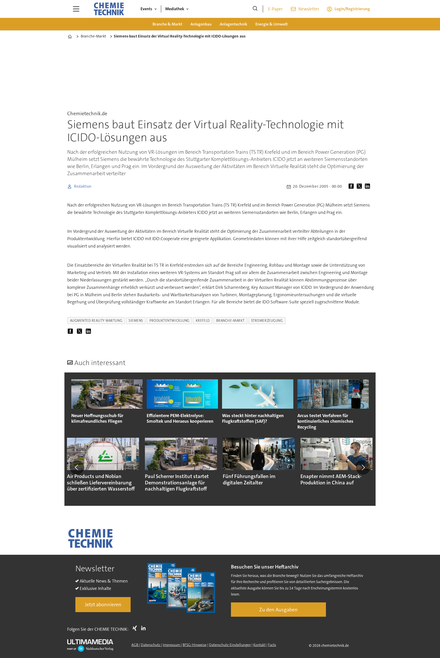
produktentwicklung (169, 320)
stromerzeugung (267, 320)
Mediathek (174, 8)
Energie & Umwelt (271, 24)
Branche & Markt (167, 24)
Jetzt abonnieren (103, 604)
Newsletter (308, 9)
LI (144, 628)
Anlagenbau (201, 24)
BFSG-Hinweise (195, 644)
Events (146, 8)
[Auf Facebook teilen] (352, 186)
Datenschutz (151, 644)
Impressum (172, 644)
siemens (136, 320)
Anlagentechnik (233, 24)
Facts (272, 644)
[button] (77, 467)
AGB (135, 644)
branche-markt (230, 320)
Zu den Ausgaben (278, 609)
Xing (136, 628)
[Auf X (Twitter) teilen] (360, 186)
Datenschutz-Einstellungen (230, 644)
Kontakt (259, 644)
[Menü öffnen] (76, 9)
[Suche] (255, 9)
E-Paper (275, 9)
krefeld (203, 320)
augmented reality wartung (96, 320)
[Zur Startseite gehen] (108, 9)
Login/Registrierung (352, 8)
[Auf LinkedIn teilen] (368, 186)
